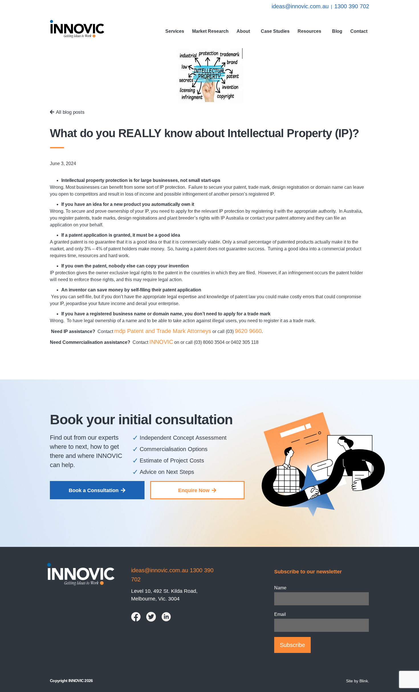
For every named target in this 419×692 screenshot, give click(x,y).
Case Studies (275, 31)
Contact (358, 31)
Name (280, 587)
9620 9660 (248, 331)
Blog (337, 31)
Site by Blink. (357, 681)
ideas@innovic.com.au (300, 6)
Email (280, 614)
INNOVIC (161, 342)
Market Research (210, 31)
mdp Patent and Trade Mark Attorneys (162, 331)
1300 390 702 (351, 6)
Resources (309, 31)
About (243, 31)
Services (174, 31)
